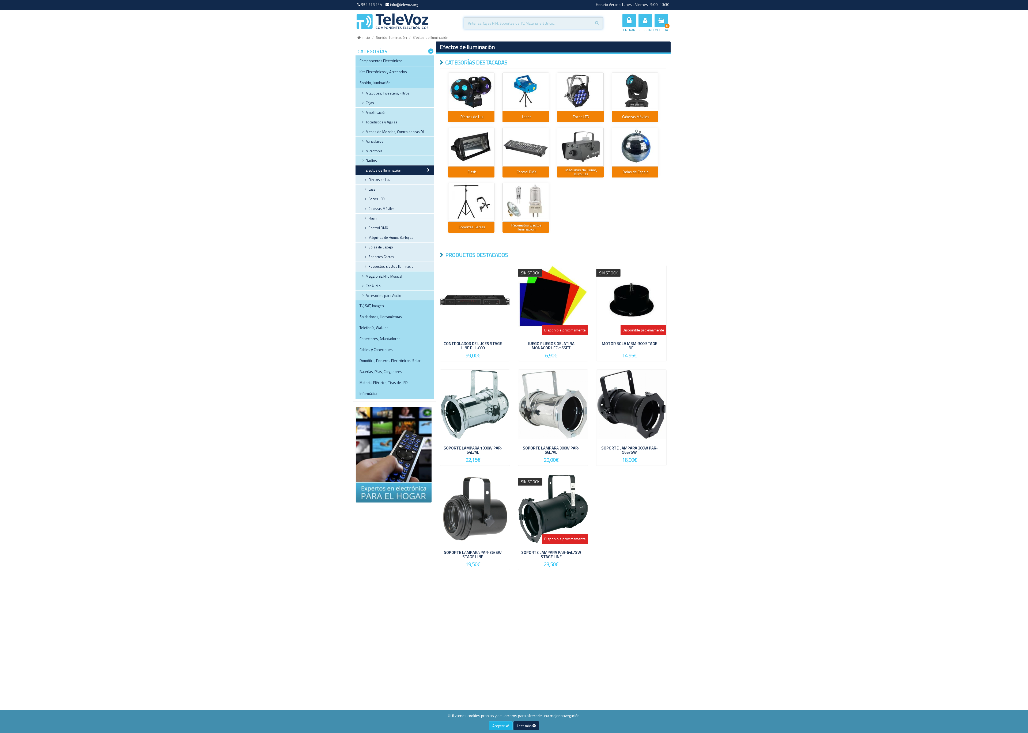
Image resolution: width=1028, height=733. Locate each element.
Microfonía (374, 151)
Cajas (370, 102)
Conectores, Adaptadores (380, 338)
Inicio (365, 37)
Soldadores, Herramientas (381, 316)
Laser (372, 189)
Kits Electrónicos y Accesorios (383, 71)
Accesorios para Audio (383, 295)
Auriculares (374, 141)
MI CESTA (661, 29)
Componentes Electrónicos (381, 60)
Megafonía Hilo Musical (384, 276)
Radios (371, 160)
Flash (372, 218)
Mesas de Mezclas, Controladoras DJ (395, 131)
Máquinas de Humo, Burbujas (390, 237)
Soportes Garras (381, 256)
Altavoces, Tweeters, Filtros (388, 93)
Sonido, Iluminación (391, 37)
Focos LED (376, 199)
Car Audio (373, 286)
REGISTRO (646, 29)
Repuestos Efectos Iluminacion (391, 266)
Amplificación (376, 112)
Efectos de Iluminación (383, 170)
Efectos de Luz (379, 179)
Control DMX (378, 228)
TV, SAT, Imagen (372, 305)
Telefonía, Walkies (374, 327)
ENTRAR (629, 29)
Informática (368, 393)
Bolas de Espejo (380, 247)
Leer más (524, 725)
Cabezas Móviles (381, 208)
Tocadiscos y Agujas (381, 122)
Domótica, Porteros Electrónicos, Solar (390, 360)
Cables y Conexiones (376, 349)
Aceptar (498, 725)
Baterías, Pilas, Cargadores (381, 371)
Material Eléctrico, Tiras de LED (384, 382)
